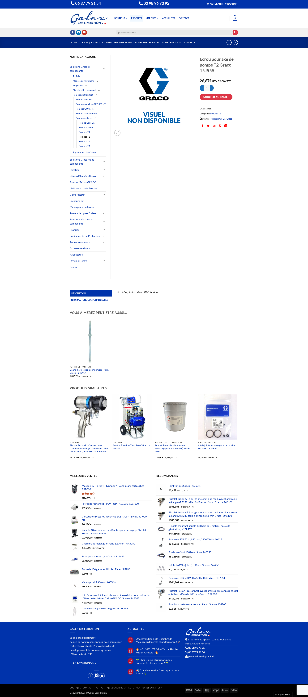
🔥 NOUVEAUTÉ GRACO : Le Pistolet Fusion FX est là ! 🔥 (157, 651)
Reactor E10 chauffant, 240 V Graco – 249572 (131, 447)
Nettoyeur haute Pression (84, 188)
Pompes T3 (84, 141)
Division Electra (78, 260)
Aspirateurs (76, 254)
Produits (136, 18)
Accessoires (216, 118)
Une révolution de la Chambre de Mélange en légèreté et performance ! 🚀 (158, 640)
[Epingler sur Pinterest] (220, 126)
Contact (184, 18)
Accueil (74, 42)
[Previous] (70, 431)
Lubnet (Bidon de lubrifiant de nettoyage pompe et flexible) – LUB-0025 (172, 448)
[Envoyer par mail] (214, 126)
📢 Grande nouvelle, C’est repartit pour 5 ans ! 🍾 (157, 672)
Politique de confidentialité (117, 688)
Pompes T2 (189, 42)
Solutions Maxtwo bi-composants (82, 221)
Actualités (168, 18)
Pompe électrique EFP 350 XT (91, 104)
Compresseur (77, 194)
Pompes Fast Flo (84, 99)
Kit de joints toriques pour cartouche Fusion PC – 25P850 (216, 447)
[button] (221, 4)
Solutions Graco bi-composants (113, 42)
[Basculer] (104, 69)
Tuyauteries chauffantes (85, 152)
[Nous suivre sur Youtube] (84, 32)
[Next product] (229, 42)
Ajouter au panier (216, 96)
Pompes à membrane (86, 113)
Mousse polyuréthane (83, 80)
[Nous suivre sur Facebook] (72, 32)
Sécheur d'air (77, 200)
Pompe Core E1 (86, 122)
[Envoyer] (235, 32)
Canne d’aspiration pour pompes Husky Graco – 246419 (89, 371)
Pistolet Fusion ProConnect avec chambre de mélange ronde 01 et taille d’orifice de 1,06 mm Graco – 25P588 (89, 448)
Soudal (73, 266)
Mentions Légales (146, 688)
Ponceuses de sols (80, 242)
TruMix (76, 76)
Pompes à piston (171, 42)
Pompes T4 (84, 146)
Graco (229, 118)
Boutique (119, 18)
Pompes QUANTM (85, 108)
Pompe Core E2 (86, 127)
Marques (151, 18)
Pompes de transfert (147, 42)
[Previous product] (235, 42)
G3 (224, 118)
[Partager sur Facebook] (202, 126)
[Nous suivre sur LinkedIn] (78, 32)
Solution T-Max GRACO (83, 182)
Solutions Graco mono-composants (82, 161)
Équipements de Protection (85, 235)
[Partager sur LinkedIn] (225, 126)
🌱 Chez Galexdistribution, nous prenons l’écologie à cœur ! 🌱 (154, 661)
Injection (75, 169)
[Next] (237, 431)
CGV (160, 688)
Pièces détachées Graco (83, 175)
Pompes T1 (84, 132)
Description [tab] (78, 293)
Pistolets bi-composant (84, 90)
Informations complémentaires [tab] (89, 300)
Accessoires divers (80, 248)
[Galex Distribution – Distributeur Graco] (89, 18)
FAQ (96, 688)
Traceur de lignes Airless (83, 213)
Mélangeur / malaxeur (82, 206)
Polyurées (78, 85)
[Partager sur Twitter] (208, 126)
